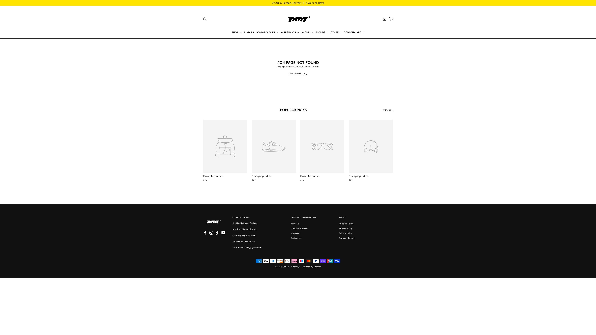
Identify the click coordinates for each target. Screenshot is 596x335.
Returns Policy (345, 228)
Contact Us (296, 238)
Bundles (249, 32)
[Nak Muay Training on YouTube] (223, 233)
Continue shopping (298, 73)
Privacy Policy (345, 233)
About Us (295, 224)
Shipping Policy (346, 224)
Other (335, 32)
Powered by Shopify (311, 267)
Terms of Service (346, 238)
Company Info (353, 32)
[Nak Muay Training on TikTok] (217, 233)
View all (388, 110)
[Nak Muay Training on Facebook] (205, 233)
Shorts (306, 32)
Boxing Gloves (266, 32)
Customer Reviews (299, 228)
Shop (235, 32)
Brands (321, 32)
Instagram (295, 233)
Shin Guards (288, 32)
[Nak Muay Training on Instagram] (211, 233)
